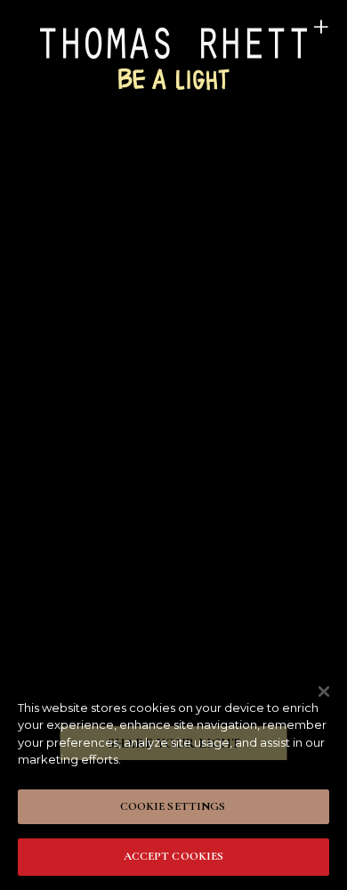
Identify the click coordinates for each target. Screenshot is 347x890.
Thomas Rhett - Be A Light (173, 57)
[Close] (324, 692)
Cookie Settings (173, 806)
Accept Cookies (174, 856)
